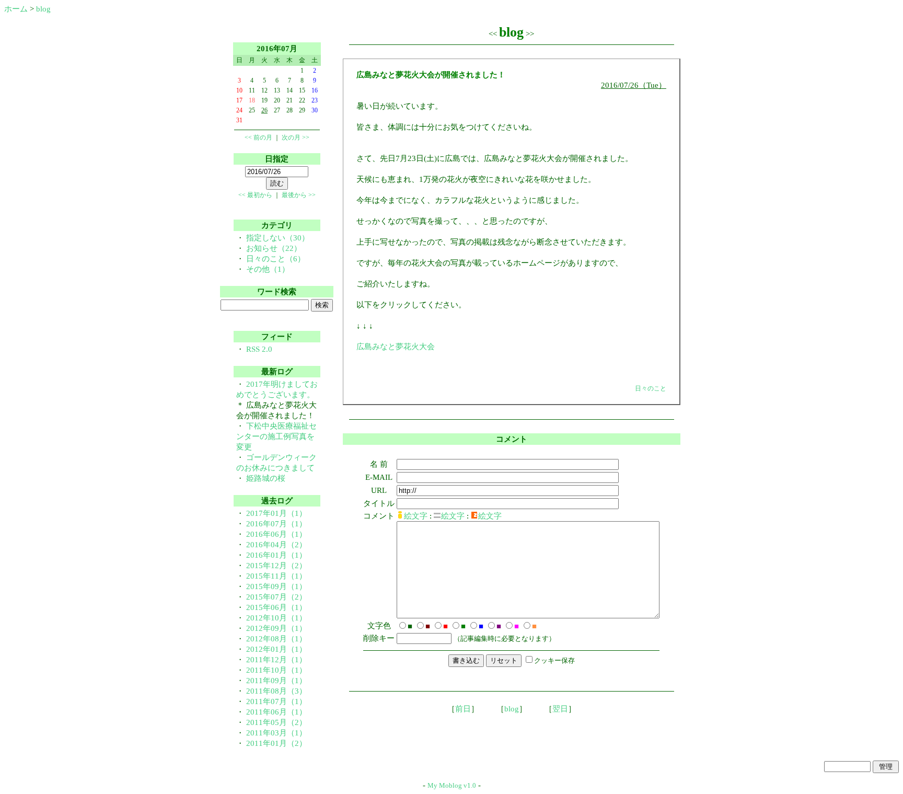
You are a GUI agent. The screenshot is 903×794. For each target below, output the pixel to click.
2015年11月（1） (276, 576)
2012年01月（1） (276, 649)
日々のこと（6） (275, 259)
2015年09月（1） (276, 586)
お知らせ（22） (274, 248)
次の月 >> (295, 137)
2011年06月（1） (276, 712)
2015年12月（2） (276, 565)
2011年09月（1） (276, 680)
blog (43, 9)
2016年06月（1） (276, 534)
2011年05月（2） (276, 722)
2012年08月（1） (276, 639)
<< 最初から (255, 195)
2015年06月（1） (276, 607)
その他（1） (268, 269)
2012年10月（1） (276, 618)
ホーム (16, 9)
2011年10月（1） (276, 670)
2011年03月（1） (276, 733)
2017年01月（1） (276, 513)
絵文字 (415, 516)
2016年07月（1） (276, 524)
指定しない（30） (277, 238)
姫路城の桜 (265, 478)
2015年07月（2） (276, 597)
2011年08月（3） (276, 691)
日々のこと (650, 388)
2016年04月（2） (276, 544)
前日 (463, 709)
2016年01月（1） (276, 555)
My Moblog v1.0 (451, 785)
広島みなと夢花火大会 (395, 346)
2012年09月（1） (276, 628)
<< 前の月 (258, 137)
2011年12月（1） (276, 659)
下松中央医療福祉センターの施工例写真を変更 (276, 436)
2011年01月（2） (276, 743)
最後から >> (299, 195)
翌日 (560, 709)
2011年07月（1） (276, 701)
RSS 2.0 (259, 349)
